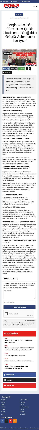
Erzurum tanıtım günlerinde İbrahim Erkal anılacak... (18, 341)
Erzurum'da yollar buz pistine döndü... (18, 361)
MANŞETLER (26, 1)
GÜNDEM (19, 14)
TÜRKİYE (22, 412)
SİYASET (22, 404)
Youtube (10, 386)
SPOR (2, 404)
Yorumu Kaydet (19, 307)
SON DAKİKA (16, 1)
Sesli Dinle (7, 72)
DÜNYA (3, 414)
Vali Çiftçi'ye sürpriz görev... (15, 355)
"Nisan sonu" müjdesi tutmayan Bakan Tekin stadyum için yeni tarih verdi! (19, 349)
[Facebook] (2, 421)
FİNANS (3, 407)
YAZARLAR (5, 1)
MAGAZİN (22, 414)
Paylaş (6, 69)
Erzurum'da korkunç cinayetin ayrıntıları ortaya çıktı (16, 367)
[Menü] (33, 6)
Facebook (10, 375)
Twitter (9, 380)
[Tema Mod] (37, 6)
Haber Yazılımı (34, 428)
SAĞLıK (3, 412)
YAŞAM (3, 409)
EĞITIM (22, 409)
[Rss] (15, 421)
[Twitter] (6, 421)
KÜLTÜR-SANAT (24, 407)
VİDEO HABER (24, 400)
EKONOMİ (22, 402)
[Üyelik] (37, 1)
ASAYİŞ (3, 402)
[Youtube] (10, 421)
